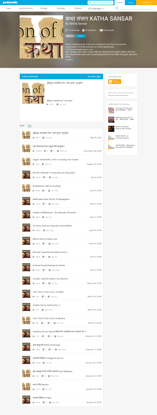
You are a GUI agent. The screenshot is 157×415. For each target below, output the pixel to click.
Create (130, 2)
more (77, 59)
